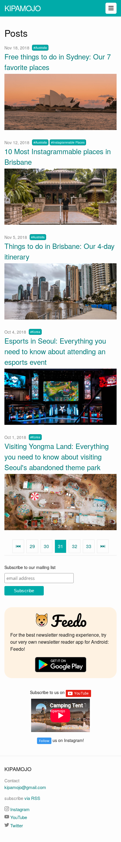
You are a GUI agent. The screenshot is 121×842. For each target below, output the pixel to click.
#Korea (35, 332)
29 (32, 546)
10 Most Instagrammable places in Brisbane (57, 156)
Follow (44, 740)
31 (60, 546)
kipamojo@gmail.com (25, 787)
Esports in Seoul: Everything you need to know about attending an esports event (55, 351)
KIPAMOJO (22, 7)
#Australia (40, 48)
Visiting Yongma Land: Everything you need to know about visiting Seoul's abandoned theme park (56, 456)
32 (74, 546)
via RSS (32, 798)
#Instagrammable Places (68, 142)
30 (46, 546)
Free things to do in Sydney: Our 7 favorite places (57, 61)
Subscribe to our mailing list (30, 567)
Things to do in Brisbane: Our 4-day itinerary (59, 251)
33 (88, 546)
